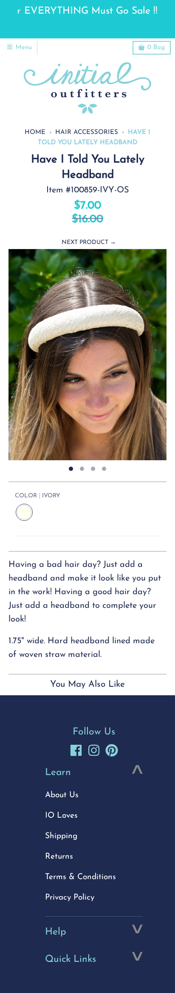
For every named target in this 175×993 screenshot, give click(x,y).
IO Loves (61, 816)
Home (35, 132)
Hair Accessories (86, 132)
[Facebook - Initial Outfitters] (76, 750)
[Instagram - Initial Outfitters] (94, 750)
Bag (156, 47)
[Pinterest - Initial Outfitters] (111, 750)
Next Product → (89, 242)
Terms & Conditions (80, 877)
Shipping (61, 836)
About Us (62, 795)
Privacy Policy (69, 898)
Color (37, 496)
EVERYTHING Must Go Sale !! (87, 11)
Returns (59, 857)
